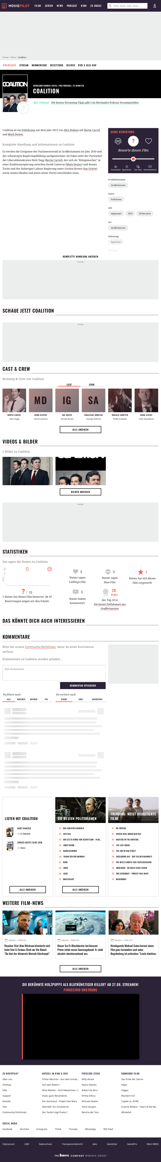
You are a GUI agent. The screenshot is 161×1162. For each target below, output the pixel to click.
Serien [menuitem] (49, 6)
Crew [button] (92, 384)
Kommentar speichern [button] (83, 685)
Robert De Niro (89, 1090)
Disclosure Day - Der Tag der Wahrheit (134, 856)
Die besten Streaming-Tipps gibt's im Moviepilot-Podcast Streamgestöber (95, 102)
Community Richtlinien (15, 1112)
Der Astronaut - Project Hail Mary (132, 873)
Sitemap (7, 1084)
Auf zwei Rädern (50, 1084)
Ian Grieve (90, 168)
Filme (13, 57)
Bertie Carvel (92, 130)
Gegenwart (116, 213)
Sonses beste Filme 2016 (29, 842)
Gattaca (67, 833)
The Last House (123, 845)
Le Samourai (26, 833)
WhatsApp (90, 1129)
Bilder (71, 65)
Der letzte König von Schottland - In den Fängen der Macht (82, 839)
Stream (24, 65)
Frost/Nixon (68, 845)
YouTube (24, 1129)
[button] (115, 168)
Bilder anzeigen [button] (80, 492)
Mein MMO (152, 1143)
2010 (130, 213)
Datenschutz (45, 1143)
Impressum (9, 1143)
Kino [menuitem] (84, 6)
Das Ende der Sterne (132, 1079)
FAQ (5, 1090)
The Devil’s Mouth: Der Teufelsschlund (134, 862)
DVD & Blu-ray (87, 65)
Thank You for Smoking (74, 856)
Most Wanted (24, 828)
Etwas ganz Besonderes (54, 1095)
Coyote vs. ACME (130, 1101)
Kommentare (39, 65)
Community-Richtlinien (40, 647)
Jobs (95, 1143)
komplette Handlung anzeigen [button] (80, 256)
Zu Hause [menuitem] (96, 6)
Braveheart (68, 879)
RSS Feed (108, 1129)
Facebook (7, 1129)
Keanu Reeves (89, 1084)
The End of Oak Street (126, 850)
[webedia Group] (80, 1156)
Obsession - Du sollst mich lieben (131, 867)
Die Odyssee (121, 828)
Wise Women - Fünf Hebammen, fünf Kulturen (60, 1090)
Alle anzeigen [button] (80, 429)
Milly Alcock (88, 1079)
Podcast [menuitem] (72, 6)
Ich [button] (46, 699)
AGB (27, 1143)
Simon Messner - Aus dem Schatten (60, 1079)
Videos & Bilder (20, 441)
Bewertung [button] (97, 699)
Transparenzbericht (72, 1143)
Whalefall (126, 1112)
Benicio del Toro (90, 1112)
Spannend (116, 242)
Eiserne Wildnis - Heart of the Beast (139, 1106)
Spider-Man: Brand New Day (128, 833)
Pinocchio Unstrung (80, 990)
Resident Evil (128, 1095)
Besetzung (57, 65)
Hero (65, 862)
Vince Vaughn (89, 1106)
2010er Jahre (145, 213)
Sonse (23, 847)
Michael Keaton (90, 1101)
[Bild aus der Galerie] (28, 471)
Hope (124, 1084)
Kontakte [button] (21, 699)
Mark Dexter (15, 134)
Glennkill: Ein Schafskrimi (55, 1106)
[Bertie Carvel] (14, 400)
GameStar (112, 1143)
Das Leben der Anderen (73, 828)
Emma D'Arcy (88, 1095)
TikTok (58, 1129)
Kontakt (7, 1101)
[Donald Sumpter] (120, 400)
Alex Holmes (71, 130)
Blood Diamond (70, 850)
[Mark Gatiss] (146, 400)
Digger (125, 1090)
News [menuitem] (60, 6)
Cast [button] (69, 384)
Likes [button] (80, 699)
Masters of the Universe (127, 839)
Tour (5, 1106)
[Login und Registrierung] (155, 6)
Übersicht (9, 65)
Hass (65, 873)
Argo (65, 867)
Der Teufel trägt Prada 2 (54, 1112)
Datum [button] (64, 699)
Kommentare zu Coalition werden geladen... (32, 659)
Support (7, 1095)
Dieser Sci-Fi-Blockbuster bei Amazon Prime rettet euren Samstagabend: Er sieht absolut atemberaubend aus (80, 950)
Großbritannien (118, 185)
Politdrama (116, 199)
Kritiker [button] (33, 699)
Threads (73, 1129)
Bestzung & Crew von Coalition (23, 379)
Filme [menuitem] (38, 6)
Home (5, 57)
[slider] (133, 159)
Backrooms (121, 879)
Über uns (7, 1079)
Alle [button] (9, 699)
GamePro (132, 1143)
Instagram (41, 1129)
